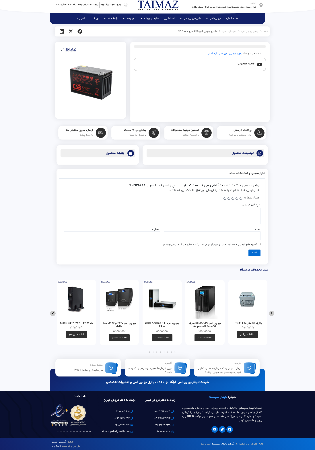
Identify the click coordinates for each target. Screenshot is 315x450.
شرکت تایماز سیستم (223, 444)
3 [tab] (168, 352)
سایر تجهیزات (151, 18)
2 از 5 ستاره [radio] (236, 198)
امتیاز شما (252, 197)
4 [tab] (164, 352)
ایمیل (155, 229)
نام (257, 229)
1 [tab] (175, 352)
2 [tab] (171, 352)
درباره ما (131, 18)
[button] (62, 49)
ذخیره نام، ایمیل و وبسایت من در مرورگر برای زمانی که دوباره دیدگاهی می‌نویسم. (210, 245)
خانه (265, 31)
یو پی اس (215, 18)
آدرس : (253, 3)
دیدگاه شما (251, 205)
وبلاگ (96, 18)
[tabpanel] (247, 312)
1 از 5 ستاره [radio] (240, 198)
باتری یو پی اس (192, 18)
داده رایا (56, 446)
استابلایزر (169, 18)
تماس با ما (81, 18)
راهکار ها (113, 18)
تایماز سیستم (218, 397)
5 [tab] (160, 352)
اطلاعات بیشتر (247, 335)
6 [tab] (157, 352)
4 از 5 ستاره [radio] (228, 198)
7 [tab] (153, 352)
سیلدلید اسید (229, 31)
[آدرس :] (261, 5)
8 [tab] (149, 352)
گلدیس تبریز (59, 442)
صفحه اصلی (232, 18)
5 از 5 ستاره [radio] (224, 198)
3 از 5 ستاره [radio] (232, 198)
